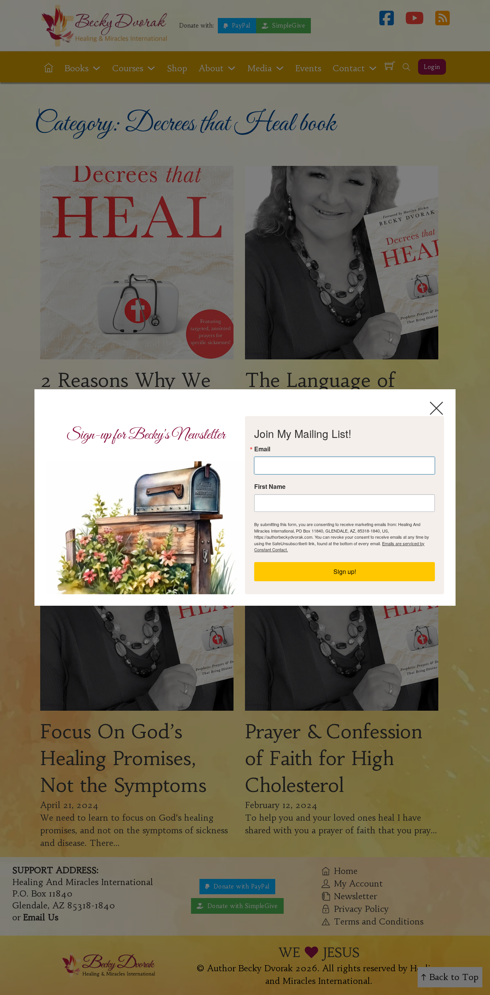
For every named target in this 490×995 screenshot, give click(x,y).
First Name (270, 487)
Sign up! (344, 571)
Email (262, 449)
